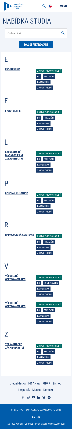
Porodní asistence (16, 193)
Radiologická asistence (19, 234)
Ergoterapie (12, 69)
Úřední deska (18, 383)
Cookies (28, 423)
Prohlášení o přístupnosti (50, 423)
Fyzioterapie (12, 110)
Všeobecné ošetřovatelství (15, 277)
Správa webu (15, 423)
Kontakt (48, 390)
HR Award (34, 383)
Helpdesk (24, 390)
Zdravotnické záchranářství (14, 346)
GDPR (46, 383)
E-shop (57, 383)
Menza (36, 390)
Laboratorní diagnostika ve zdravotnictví (14, 155)
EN (38, 416)
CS (33, 416)
